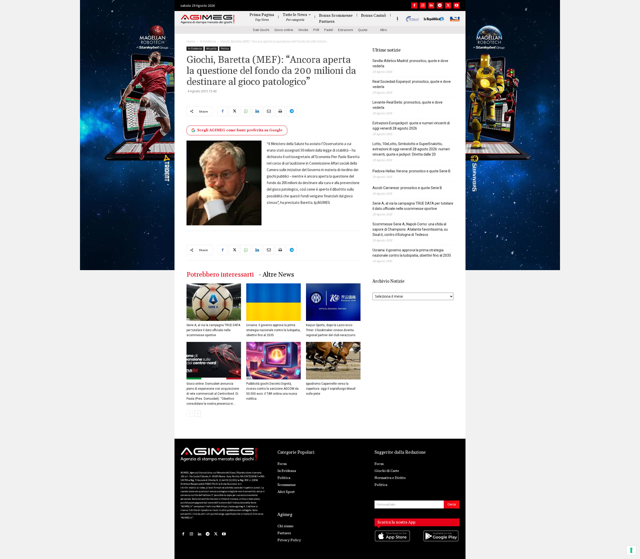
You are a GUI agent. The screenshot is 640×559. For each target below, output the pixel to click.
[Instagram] (423, 6)
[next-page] (197, 413)
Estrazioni (345, 30)
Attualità (211, 48)
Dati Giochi (261, 30)
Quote (363, 30)
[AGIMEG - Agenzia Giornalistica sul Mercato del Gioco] (207, 19)
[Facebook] (414, 6)
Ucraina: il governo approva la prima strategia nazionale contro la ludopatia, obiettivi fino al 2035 (273, 330)
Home (190, 41)
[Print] (280, 111)
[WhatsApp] (245, 111)
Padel (328, 30)
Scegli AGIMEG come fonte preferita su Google (239, 130)
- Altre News (276, 275)
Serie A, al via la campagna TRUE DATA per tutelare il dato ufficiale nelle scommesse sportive (213, 330)
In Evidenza (208, 41)
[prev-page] (189, 413)
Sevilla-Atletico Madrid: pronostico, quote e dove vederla (410, 63)
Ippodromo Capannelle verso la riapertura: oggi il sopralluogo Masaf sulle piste (331, 388)
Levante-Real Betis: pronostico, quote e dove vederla (407, 105)
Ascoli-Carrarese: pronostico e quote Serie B (407, 188)
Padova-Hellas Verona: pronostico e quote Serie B (411, 171)
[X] (448, 6)
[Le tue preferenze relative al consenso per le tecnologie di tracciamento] (631, 550)
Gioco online (283, 30)
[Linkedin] (431, 6)
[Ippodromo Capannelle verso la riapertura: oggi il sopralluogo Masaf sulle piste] (333, 360)
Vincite (303, 30)
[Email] (269, 111)
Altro (383, 30)
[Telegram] (440, 6)
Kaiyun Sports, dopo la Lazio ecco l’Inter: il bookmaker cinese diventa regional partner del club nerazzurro (330, 330)
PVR (316, 30)
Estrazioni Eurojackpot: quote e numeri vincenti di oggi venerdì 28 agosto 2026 (411, 125)
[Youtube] (457, 6)
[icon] (392, 541)
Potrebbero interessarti (220, 275)
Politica (225, 48)
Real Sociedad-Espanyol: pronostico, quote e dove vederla (411, 84)
